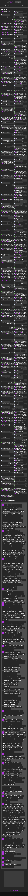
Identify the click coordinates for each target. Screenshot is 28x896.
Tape (17, 176)
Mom (6, 732)
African (20, 520)
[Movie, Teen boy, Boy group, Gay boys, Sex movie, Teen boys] (7, 377)
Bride (8, 539)
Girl (24, 622)
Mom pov (19, 745)
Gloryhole (22, 628)
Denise (9, 18)
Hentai (6, 632)
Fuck (4, 418)
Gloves (8, 626)
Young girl (5, 17)
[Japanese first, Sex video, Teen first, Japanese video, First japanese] (7, 78)
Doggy (14, 596)
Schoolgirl (8, 825)
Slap (18, 815)
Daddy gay (9, 596)
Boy (3, 54)
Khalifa (23, 387)
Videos (23, 109)
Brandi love (5, 397)
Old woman (9, 128)
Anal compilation (19, 424)
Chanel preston (6, 574)
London (17, 255)
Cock (4, 576)
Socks (14, 834)
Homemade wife (19, 192)
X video (4, 23)
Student (16, 810)
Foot (6, 604)
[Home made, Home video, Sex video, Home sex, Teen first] (20, 363)
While (4, 484)
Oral (4, 771)
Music (4, 212)
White (15, 858)
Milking (22, 739)
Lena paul (19, 721)
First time (14, 611)
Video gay (24, 248)
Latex (4, 73)
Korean (17, 17)
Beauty (13, 541)
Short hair (20, 821)
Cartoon (4, 135)
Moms (15, 743)
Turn (9, 11)
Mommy (20, 736)
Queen (6, 793)
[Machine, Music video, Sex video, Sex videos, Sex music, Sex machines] (20, 148)
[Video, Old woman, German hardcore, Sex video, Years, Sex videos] (7, 127)
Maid (24, 736)
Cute (17, 321)
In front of (11, 650)
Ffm (7, 619)
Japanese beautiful (7, 706)
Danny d (16, 598)
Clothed (17, 478)
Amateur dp (5, 101)
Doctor (4, 591)
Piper (22, 782)
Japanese (7, 652)
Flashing (10, 615)
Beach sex (9, 145)
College (4, 584)
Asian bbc (12, 522)
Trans (8, 845)
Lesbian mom (9, 730)
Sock (10, 821)
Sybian (9, 830)
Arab (21, 505)
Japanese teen (22, 660)
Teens (15, 843)
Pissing (17, 396)
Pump (12, 789)
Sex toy (4, 34)
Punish (4, 787)
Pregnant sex (18, 213)
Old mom (23, 769)
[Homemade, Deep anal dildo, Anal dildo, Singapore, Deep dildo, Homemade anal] (20, 288)
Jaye (9, 229)
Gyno (17, 88)
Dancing (19, 596)
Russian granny (6, 800)
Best (24, 412)
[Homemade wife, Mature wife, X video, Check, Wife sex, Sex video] (20, 191)
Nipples (8, 760)
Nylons (8, 758)
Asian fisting (11, 528)
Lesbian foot (5, 721)
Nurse (10, 754)
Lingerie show (18, 40)
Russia (4, 797)
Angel (10, 524)
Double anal (15, 600)
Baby (11, 537)
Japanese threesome (7, 700)
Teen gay (21, 260)
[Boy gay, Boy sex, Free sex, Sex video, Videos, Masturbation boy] (7, 306)
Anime (13, 505)
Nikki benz (15, 754)
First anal (15, 615)
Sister (20, 804)
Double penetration (7, 600)
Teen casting (5, 313)
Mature (4, 734)
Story (23, 812)
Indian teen (20, 645)
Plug (21, 435)
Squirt (18, 806)
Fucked (17, 240)
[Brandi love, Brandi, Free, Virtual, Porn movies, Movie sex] (7, 397)
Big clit (23, 541)
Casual (17, 274)
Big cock (8, 541)
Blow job (13, 548)
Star (24, 821)
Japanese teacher (6, 671)
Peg (11, 780)
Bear (18, 539)
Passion (4, 185)
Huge (19, 637)
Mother (9, 734)
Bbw (12, 530)
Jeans (15, 689)
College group (6, 567)
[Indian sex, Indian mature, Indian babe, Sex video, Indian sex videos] (20, 392)
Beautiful (17, 493)
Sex (3, 421)
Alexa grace (11, 507)
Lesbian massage (6, 726)
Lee (8, 316)
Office (9, 762)
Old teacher (15, 771)
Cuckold (11, 561)
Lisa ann (11, 719)
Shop (10, 834)
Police (4, 780)
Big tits (4, 539)
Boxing (20, 418)
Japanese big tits (6, 684)
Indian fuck (20, 647)
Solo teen (22, 815)
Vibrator (4, 95)
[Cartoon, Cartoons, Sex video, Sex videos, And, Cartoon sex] (7, 134)
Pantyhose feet (10, 784)
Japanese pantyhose (7, 665)
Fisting (4, 458)
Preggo (13, 782)
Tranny (4, 845)
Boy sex (9, 307)
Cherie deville (14, 580)
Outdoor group (12, 767)
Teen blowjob (22, 43)
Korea (6, 711)
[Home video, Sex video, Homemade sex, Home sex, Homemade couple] (20, 328)
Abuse (9, 520)
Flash (8, 245)
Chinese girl (5, 571)
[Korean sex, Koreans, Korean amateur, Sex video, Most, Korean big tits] (20, 123)
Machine (17, 149)
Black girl (9, 554)
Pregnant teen (5, 451)
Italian (17, 106)
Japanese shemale (16, 667)
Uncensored (12, 851)
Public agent (18, 777)
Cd (23, 561)
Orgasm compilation (7, 207)
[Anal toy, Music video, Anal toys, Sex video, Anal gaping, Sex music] (20, 277)
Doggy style (5, 235)
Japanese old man (16, 698)
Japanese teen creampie (8, 111)
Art (16, 412)
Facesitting (20, 609)
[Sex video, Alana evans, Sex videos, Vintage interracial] (20, 231)
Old (5, 762)
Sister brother (15, 825)
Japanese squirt (6, 704)
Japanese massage (20, 654)
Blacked (20, 533)
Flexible (22, 613)
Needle (4, 758)
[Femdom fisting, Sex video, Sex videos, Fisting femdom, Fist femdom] (7, 299)
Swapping (8, 828)
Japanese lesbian (14, 656)
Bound (18, 550)
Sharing (17, 138)
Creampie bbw (19, 584)
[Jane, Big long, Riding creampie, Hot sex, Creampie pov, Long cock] (20, 46)
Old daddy (5, 767)
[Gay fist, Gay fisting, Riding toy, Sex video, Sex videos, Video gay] (20, 83)
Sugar (23, 358)
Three (19, 843)
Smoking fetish (19, 440)
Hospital (4, 643)
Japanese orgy (14, 695)
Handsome (22, 641)
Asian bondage (19, 98)
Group (4, 624)
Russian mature (6, 479)
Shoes (4, 815)
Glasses (19, 626)
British (10, 556)
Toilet (21, 838)
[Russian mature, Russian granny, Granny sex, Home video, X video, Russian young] (7, 478)
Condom (20, 580)
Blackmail (19, 548)
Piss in (22, 396)
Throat (11, 847)
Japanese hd (12, 702)
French (11, 617)
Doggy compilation (19, 338)
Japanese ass (20, 689)
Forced (12, 606)
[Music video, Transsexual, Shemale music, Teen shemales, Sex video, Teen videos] (20, 317)
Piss (16, 415)
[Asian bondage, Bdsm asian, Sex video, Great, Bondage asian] (20, 97)
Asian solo (5, 528)
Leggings (13, 728)
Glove (10, 628)
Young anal (18, 442)
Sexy (9, 823)
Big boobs (18, 541)
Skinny (13, 806)
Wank (20, 860)
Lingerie (15, 730)
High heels (10, 641)
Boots (22, 535)
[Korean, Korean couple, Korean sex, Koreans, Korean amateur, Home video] (20, 16)
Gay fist (17, 83)
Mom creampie (12, 749)
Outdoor (12, 764)
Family (4, 404)
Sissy (17, 435)
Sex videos (24, 12)
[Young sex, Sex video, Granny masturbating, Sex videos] (7, 412)
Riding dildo (22, 79)
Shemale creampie (19, 429)
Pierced (4, 784)
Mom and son (6, 736)
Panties (4, 782)
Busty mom (5, 556)
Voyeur (18, 853)
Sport (20, 828)
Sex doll (22, 206)
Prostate (18, 787)
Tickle (9, 840)
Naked (4, 760)
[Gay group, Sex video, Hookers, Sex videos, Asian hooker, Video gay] (7, 387)
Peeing (11, 791)
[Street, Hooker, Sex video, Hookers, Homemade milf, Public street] (7, 392)
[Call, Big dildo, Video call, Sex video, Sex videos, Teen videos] (20, 379)
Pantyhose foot (6, 789)
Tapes (23, 370)
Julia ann (4, 654)
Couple (21, 574)
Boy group (8, 54)
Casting (13, 563)
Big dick (4, 550)
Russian (17, 75)
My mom (19, 749)
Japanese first (5, 79)
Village (4, 274)
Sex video (5, 11)
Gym (17, 624)
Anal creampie (21, 511)
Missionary (9, 747)
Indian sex (5, 163)
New (17, 227)
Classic (4, 569)
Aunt (16, 509)
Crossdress (13, 576)
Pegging (12, 775)
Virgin (6, 853)
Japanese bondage (17, 680)
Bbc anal (18, 554)
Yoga (10, 864)
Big (19, 535)
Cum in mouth (10, 569)
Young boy (5, 866)
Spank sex (9, 40)
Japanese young (14, 691)
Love (17, 723)
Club (20, 145)
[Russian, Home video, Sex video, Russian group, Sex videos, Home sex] (20, 74)
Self (16, 260)
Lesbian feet (12, 721)
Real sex (4, 32)
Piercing (9, 787)
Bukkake (12, 543)
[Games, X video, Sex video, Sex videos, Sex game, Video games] (20, 453)
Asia (11, 513)
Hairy (15, 632)
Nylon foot (14, 758)
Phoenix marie (18, 789)
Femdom (19, 604)
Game (4, 626)
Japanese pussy (6, 691)
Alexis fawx (5, 507)
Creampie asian (12, 571)
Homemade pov (19, 384)
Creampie (21, 559)
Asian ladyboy (16, 524)
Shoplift (16, 828)
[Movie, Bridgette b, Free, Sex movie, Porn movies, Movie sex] (7, 358)
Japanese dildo (6, 682)
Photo (21, 195)
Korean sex (18, 123)
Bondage (5, 535)
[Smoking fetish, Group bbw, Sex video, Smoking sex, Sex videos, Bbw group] (20, 439)
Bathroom (13, 550)
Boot (15, 537)
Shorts (17, 79)
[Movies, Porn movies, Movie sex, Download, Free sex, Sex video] (7, 345)
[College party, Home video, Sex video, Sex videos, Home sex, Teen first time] (20, 345)
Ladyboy (21, 719)
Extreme (17, 449)
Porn (13, 787)
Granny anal (14, 626)
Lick (20, 723)
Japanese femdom (15, 682)
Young (6, 864)
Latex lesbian (9, 73)
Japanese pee (17, 693)
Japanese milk (14, 673)
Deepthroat (13, 594)
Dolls (4, 490)
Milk (18, 732)
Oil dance (21, 173)
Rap (16, 173)
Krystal (17, 222)
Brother (22, 539)
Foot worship (6, 609)
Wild (8, 328)
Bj (5, 530)
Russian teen (14, 797)
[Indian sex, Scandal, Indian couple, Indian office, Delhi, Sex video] (20, 350)
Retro (12, 800)
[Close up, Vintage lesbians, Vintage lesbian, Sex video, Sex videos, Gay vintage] (20, 201)
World (9, 85)
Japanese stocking (19, 130)
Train (17, 313)
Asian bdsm (5, 524)
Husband (5, 641)
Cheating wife (23, 70)
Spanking (9, 806)
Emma (23, 602)
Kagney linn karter (20, 713)
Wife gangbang (19, 489)
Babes (8, 552)
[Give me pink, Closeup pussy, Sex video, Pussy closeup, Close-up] (7, 462)
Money (21, 734)
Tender (17, 474)
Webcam (23, 858)
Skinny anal (5, 834)
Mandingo (11, 739)
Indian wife (5, 650)
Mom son (23, 732)
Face (7, 617)
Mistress (13, 741)
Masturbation (13, 736)
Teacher (4, 840)
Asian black (15, 520)
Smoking (14, 821)
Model (4, 741)
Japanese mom (11, 654)
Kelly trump (18, 483)
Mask (8, 741)
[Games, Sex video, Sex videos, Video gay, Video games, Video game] (7, 408)
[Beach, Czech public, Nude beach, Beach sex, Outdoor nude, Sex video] (20, 245)
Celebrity (18, 563)
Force (17, 606)
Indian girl (5, 647)
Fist (8, 458)
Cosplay (11, 559)
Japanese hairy (19, 180)
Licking (4, 471)
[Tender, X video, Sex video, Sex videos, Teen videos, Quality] (20, 474)
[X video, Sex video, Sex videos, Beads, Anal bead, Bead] (20, 118)
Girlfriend (8, 630)
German (14, 622)
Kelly (23, 483)
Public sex (5, 271)
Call (16, 380)
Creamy (8, 576)
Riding (8, 797)
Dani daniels (18, 409)
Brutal (23, 550)
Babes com (22, 94)
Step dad (21, 810)
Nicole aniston (10, 756)
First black (24, 373)
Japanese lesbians (7, 698)
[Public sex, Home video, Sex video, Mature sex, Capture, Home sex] (7, 270)
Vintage (4, 352)
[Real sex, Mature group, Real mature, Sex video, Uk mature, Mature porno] (7, 322)
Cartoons (10, 135)
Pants (20, 415)
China (16, 559)
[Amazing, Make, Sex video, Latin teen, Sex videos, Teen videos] (7, 286)
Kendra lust (16, 711)
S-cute (17, 157)
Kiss (21, 711)
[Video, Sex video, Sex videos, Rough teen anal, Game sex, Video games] (20, 166)
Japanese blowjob (7, 708)
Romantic (15, 795)
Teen (9, 838)
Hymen (16, 635)
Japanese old (16, 665)
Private (9, 782)
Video (23, 30)
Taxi (4, 843)
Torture (7, 843)
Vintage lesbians (6, 466)
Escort (17, 486)
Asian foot (13, 511)
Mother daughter (6, 745)
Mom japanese (19, 741)
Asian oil (18, 513)
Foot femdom (16, 613)
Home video (23, 75)
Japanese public (14, 704)
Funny (17, 237)
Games (4, 409)
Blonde (4, 554)
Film (4, 619)
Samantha (5, 821)
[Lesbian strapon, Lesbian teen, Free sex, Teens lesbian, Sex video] (7, 43)
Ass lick (4, 119)
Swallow (12, 812)
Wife (6, 858)
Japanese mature (18, 658)
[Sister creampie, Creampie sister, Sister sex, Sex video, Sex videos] (20, 187)
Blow (17, 51)
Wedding (10, 860)
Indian (6, 645)
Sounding (18, 136)
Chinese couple (17, 582)
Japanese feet (14, 684)
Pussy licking (5, 791)
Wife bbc (10, 858)
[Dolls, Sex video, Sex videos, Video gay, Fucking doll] (7, 489)
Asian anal (5, 509)
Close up (18, 201)
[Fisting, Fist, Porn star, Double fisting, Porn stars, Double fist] (7, 457)
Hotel (4, 637)
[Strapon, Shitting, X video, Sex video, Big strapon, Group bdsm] (7, 240)
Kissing (9, 715)
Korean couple (11, 713)
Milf (15, 732)
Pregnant (7, 773)
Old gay (13, 762)
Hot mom (11, 635)
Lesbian (6, 719)
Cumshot (20, 571)
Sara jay (4, 229)
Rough (16, 800)
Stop (7, 832)
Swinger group (16, 817)
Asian (9, 505)
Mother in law (11, 752)
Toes (4, 847)
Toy (8, 364)
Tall (5, 838)
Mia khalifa (18, 387)
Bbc (19, 530)
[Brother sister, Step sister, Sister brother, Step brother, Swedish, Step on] (7, 177)
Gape (4, 280)
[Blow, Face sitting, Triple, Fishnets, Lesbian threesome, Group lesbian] (20, 50)
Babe (9, 548)
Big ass (4, 316)
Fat (3, 613)
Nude (16, 756)
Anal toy (23, 21)
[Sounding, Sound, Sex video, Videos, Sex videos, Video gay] (20, 136)
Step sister (5, 819)
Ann (14, 513)
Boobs (13, 546)
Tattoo (4, 849)
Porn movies (9, 346)
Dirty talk (22, 600)
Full (22, 617)
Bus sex (17, 298)
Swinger (13, 823)
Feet (9, 604)
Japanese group (6, 669)
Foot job (5, 615)
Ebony (14, 602)
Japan (19, 652)
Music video (22, 101)
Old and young (16, 769)
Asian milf (5, 520)
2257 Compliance (11, 893)
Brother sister (5, 177)
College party (18, 346)
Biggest (4, 548)
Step (8, 810)
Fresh (17, 43)
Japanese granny (6, 675)
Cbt (15, 561)
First (3, 249)
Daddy (6, 589)
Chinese (6, 559)
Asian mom (22, 526)
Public (4, 775)
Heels (14, 639)
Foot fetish (20, 611)
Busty (23, 554)
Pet (3, 67)
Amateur (17, 515)
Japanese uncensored (7, 689)
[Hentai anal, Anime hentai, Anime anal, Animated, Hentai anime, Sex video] (7, 217)
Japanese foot (6, 656)
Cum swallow (6, 587)
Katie (4, 717)
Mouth (20, 747)
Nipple (4, 756)
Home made (18, 364)
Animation (11, 509)
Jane (17, 47)
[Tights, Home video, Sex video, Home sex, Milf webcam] (20, 354)
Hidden (19, 632)
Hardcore (16, 641)
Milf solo (10, 154)
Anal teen (18, 21)
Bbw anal (15, 533)
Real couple (23, 60)
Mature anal (9, 743)
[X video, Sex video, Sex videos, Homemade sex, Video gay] (7, 433)
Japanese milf (6, 663)
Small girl (22, 830)
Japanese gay (21, 678)
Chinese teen (13, 567)
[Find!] (22, 5)
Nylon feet (21, 754)
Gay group (5, 388)
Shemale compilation (7, 226)
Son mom (5, 836)
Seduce (18, 832)
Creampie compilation (7, 578)
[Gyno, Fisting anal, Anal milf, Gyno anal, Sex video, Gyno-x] (20, 87)
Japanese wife (14, 660)
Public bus (23, 298)
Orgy (18, 767)
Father (11, 609)
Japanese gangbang (15, 675)
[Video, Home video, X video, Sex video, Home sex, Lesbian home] (20, 264)
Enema (6, 602)
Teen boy (21, 227)
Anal (6, 505)
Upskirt (6, 851)
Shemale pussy (5, 367)
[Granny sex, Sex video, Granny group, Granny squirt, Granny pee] (20, 302)
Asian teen (5, 515)
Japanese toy (18, 706)
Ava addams (18, 507)
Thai (13, 838)
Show (23, 819)
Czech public (22, 246)
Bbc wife (22, 543)
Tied (12, 843)
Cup (17, 465)
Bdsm (4, 51)
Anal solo (4, 154)
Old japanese (19, 764)
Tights (17, 355)
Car (7, 565)
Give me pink (5, 294)
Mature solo (18, 283)
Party (8, 775)
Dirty (4, 598)
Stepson (18, 823)
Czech (4, 565)
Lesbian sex (18, 375)
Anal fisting (18, 518)
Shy (3, 832)
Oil (8, 764)
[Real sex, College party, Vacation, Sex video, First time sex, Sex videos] (20, 36)
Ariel (4, 443)
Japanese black (6, 673)
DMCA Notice (17, 893)
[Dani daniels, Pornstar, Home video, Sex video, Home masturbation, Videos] (20, 408)
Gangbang (20, 622)
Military (17, 463)
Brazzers (10, 535)
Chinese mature (6, 580)
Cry (24, 580)
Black (10, 533)
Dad (16, 589)
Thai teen (17, 847)
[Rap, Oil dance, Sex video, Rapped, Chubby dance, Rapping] (20, 172)
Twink (22, 845)
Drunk (17, 56)
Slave (22, 806)
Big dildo (21, 380)
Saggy (14, 815)
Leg (17, 728)
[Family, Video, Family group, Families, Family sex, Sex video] (7, 403)
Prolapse (15, 780)
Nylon (6, 754)
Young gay (22, 321)
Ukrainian (18, 358)
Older (21, 767)
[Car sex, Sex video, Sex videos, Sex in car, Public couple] (20, 114)
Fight (4, 617)
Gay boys (24, 162)
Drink (23, 596)
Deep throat (20, 594)
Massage (11, 732)
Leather (4, 728)
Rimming (21, 795)
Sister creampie (19, 188)
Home (14, 637)
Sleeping (10, 804)
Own (17, 141)
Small (4, 812)
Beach (4, 145)
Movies (4, 346)
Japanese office (6, 658)
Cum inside (17, 569)
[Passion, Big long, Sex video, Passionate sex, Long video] (7, 184)
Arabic (17, 526)
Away (23, 266)
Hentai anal (5, 217)
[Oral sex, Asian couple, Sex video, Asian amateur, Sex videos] (7, 140)
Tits (16, 845)
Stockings (9, 815)
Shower (4, 823)
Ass (17, 505)
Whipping (16, 860)
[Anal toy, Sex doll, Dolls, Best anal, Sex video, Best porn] (20, 205)
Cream (4, 582)
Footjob (13, 604)
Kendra (13, 715)
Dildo (13, 591)
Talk (19, 845)
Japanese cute (14, 669)
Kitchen (4, 715)
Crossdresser (17, 565)
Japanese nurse (6, 695)
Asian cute (22, 486)
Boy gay (4, 307)
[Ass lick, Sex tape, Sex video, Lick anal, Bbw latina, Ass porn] (7, 118)
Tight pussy (18, 325)
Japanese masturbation (8, 693)
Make (9, 287)
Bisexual (17, 543)
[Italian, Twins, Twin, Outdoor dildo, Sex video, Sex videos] (20, 105)
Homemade (18, 30)
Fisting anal (18, 64)
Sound (22, 136)
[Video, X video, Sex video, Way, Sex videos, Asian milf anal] (7, 332)
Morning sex (5, 104)
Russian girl (10, 196)
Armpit (4, 518)
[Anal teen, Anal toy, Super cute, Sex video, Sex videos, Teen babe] (20, 20)
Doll (17, 368)
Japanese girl (14, 678)
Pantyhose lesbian (18, 791)
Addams (12, 526)
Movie (4, 359)
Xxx (16, 145)
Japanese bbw (13, 663)
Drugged (8, 594)
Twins (21, 106)
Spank (4, 806)
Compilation (18, 307)
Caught (15, 578)
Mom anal (5, 749)
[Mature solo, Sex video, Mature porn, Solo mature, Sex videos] (20, 282)
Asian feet (11, 515)
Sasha (17, 67)
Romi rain (20, 797)
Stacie (9, 352)
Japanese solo (21, 663)
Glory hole (13, 630)
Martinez (16, 747)
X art (20, 412)
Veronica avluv (6, 856)
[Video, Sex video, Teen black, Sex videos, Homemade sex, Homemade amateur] (20, 251)
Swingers (5, 830)
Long (9, 728)
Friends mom (17, 617)
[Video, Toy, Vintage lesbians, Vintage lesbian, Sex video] (7, 363)
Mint (10, 2)
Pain (8, 780)
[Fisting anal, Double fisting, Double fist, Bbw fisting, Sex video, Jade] (20, 63)
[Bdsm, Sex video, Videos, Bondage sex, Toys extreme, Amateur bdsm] (7, 50)
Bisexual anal (19, 546)
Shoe (8, 812)
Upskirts (17, 152)
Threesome (20, 840)
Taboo (16, 838)
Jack (17, 702)
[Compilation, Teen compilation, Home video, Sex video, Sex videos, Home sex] (20, 306)
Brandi (10, 397)
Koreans (24, 123)
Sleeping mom (17, 819)
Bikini (14, 554)
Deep (4, 596)
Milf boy (4, 752)
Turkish (22, 847)
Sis (12, 828)
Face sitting (22, 51)
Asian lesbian (5, 513)
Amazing (4, 287)
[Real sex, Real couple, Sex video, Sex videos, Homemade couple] (20, 59)
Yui (19, 864)
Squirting (19, 808)
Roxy (6, 795)
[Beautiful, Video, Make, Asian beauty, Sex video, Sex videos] (20, 492)
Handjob (11, 632)
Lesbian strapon (6, 44)
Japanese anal (13, 652)
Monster (13, 745)
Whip (19, 858)
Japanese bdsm (6, 660)
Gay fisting (23, 83)
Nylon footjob (21, 758)
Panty (18, 782)
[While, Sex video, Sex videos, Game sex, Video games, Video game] (7, 483)
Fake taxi (9, 611)
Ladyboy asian (11, 723)
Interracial (15, 645)
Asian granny (5, 522)
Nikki (20, 756)
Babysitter (20, 552)
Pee (21, 773)
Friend (20, 615)
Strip (4, 825)
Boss (4, 541)
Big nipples (13, 552)
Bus (16, 530)
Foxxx (17, 224)
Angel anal (22, 274)
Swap (16, 812)
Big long (21, 47)
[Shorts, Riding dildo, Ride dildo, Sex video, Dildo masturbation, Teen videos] (20, 78)
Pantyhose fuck (6, 777)
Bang (9, 550)
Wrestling (5, 860)
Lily (3, 730)
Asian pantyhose (6, 511)
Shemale (16, 804)
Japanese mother (15, 671)
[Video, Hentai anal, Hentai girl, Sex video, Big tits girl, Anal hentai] (20, 341)
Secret (18, 834)
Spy (9, 808)
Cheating (5, 563)
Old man (4, 764)
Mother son (5, 739)
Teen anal (14, 840)
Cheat (17, 574)
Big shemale (5, 255)
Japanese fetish (16, 700)
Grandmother (16, 628)
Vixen (15, 853)
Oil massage (8, 771)
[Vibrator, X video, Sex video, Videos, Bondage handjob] (7, 94)
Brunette (8, 443)
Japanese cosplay (6, 667)
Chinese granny (10, 584)
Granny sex (18, 302)
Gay (6, 622)
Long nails (22, 726)
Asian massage (19, 522)
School (4, 810)
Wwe (17, 195)
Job (13, 706)
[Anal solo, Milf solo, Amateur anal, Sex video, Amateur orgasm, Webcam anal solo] (7, 153)
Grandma (5, 262)
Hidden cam (9, 637)
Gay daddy (5, 628)
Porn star (8, 418)
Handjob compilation (7, 639)
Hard (18, 639)
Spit (13, 830)
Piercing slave (18, 159)
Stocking (4, 808)
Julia (12, 658)
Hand (22, 639)
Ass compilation (10, 518)
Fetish (4, 611)
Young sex (18, 332)
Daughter (11, 589)
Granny (9, 622)
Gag (3, 630)
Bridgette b (9, 359)
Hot (20, 635)
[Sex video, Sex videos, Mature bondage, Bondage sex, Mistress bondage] (20, 445)
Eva (10, 602)
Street (4, 393)
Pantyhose (12, 773)
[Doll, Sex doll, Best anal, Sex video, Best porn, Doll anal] (20, 368)
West (4, 57)
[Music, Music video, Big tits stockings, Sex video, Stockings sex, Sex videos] (7, 211)
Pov (23, 777)
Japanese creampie (7, 680)
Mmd (13, 734)
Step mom (13, 808)
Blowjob (19, 537)
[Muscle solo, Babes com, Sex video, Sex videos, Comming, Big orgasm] (20, 294)
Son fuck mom (12, 832)
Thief (7, 847)
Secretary (10, 817)
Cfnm (21, 567)
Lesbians (5, 723)
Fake (15, 609)
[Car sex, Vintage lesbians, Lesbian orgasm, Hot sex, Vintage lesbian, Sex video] (20, 270)
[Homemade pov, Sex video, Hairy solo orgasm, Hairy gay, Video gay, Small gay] (20, 383)
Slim (4, 828)
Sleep (6, 804)
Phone (4, 245)
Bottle (9, 546)
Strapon (4, 241)
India (10, 645)
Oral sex (4, 141)
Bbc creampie (20, 556)
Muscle (19, 743)
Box (16, 418)
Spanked (11, 819)
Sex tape (9, 119)
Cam (23, 563)
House (9, 643)
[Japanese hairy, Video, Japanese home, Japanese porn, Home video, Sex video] (20, 180)
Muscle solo (18, 295)
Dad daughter (9, 598)
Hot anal (4, 425)
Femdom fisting (6, 299)
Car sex (17, 115)
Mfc (3, 27)
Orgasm (18, 762)
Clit (18, 567)
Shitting (9, 241)
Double (21, 591)
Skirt (22, 823)
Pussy (17, 775)
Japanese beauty (6, 678)
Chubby (11, 565)
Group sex (5, 222)
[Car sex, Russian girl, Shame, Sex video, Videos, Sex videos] (7, 196)
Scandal (23, 350)
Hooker (8, 393)
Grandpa (9, 624)
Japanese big (5, 702)
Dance (8, 591)
